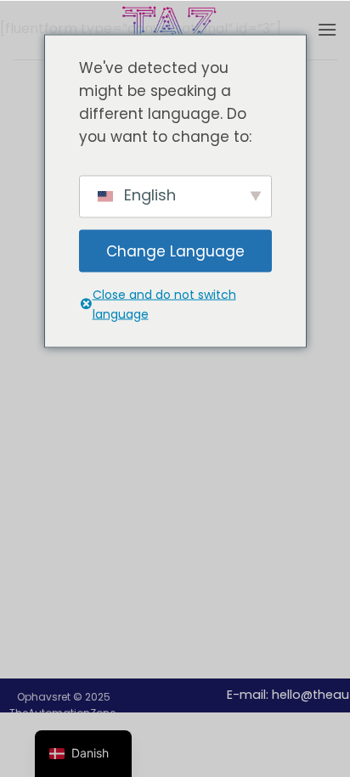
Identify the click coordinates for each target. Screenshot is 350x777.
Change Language (175, 250)
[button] (327, 29)
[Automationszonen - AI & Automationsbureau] (175, 29)
